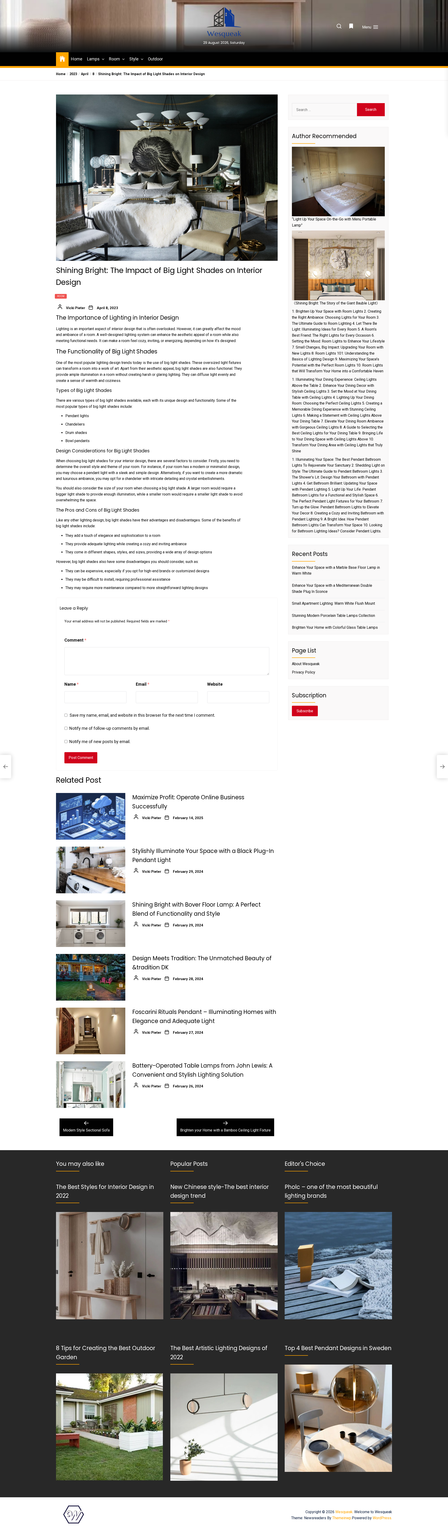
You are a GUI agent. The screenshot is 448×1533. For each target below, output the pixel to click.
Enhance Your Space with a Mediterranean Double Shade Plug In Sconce (332, 588)
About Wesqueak (306, 664)
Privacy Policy (303, 672)
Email (142, 684)
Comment (75, 640)
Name (71, 684)
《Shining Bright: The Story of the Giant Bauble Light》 (336, 303)
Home (76, 58)
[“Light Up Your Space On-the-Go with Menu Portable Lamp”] (338, 182)
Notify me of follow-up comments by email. (109, 728)
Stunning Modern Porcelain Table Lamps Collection (333, 615)
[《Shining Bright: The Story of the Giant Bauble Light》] (338, 265)
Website (215, 684)
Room (114, 58)
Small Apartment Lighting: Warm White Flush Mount (333, 603)
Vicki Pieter (75, 308)
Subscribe (305, 711)
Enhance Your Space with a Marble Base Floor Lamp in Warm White (336, 570)
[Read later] (351, 27)
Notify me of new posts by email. (99, 741)
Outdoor (155, 58)
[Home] (62, 58)
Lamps (93, 58)
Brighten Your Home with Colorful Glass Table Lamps (335, 627)
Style (134, 58)
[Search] (339, 26)
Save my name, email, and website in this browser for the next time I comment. (142, 715)
